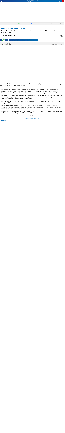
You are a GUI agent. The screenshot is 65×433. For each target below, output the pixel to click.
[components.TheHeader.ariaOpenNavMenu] (10, 1)
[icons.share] (63, 1)
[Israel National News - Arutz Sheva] (32, 1)
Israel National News (5, 26)
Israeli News (12, 26)
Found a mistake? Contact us (32, 118)
